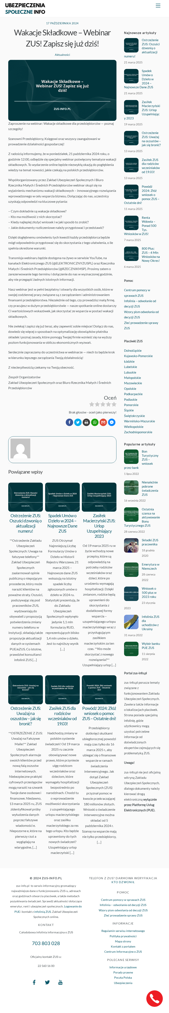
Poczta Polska (123, 977)
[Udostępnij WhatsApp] (95, 422)
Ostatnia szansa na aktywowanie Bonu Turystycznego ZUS (142, 517)
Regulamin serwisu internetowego (123, 931)
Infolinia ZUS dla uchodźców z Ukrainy (150, 623)
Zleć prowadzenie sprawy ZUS (123, 915)
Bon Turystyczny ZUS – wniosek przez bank (141, 459)
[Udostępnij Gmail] (103, 422)
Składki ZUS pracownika (150, 542)
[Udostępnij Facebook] (69, 422)
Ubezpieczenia (123, 983)
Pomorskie (131, 405)
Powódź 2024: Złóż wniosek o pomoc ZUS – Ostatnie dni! (99, 713)
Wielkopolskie (133, 426)
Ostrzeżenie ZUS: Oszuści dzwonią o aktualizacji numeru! (25, 523)
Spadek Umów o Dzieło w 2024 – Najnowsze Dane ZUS (62, 523)
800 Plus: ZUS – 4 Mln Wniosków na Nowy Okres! (151, 254)
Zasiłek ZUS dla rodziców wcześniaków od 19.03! (62, 716)
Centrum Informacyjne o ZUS (123, 951)
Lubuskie (130, 372)
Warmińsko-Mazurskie (139, 421)
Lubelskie (130, 367)
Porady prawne (123, 972)
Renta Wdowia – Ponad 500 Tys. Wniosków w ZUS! (140, 226)
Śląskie (129, 410)
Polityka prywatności (123, 936)
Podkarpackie (133, 394)
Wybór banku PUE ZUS (151, 646)
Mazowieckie (133, 383)
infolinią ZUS (42, 911)
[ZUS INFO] (25, 12)
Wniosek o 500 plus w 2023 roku (149, 592)
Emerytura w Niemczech (150, 566)
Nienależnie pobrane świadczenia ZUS (150, 488)
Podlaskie (130, 399)
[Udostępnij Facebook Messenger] (111, 422)
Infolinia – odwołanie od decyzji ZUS (123, 905)
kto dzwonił (123, 882)
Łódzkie (129, 361)
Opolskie (130, 388)
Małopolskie (132, 378)
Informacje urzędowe (123, 967)
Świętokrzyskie (134, 416)
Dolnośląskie (133, 350)
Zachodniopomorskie (138, 432)
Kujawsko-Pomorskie (138, 356)
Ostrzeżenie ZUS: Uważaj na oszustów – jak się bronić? (25, 716)
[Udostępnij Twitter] (78, 422)
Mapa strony (123, 941)
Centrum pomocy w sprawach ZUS (123, 899)
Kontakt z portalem (123, 946)
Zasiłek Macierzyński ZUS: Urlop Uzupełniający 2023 (99, 526)
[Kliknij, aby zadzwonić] (154, 998)
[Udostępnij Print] (86, 422)
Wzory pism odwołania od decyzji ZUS (123, 910)
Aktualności (62, 54)
